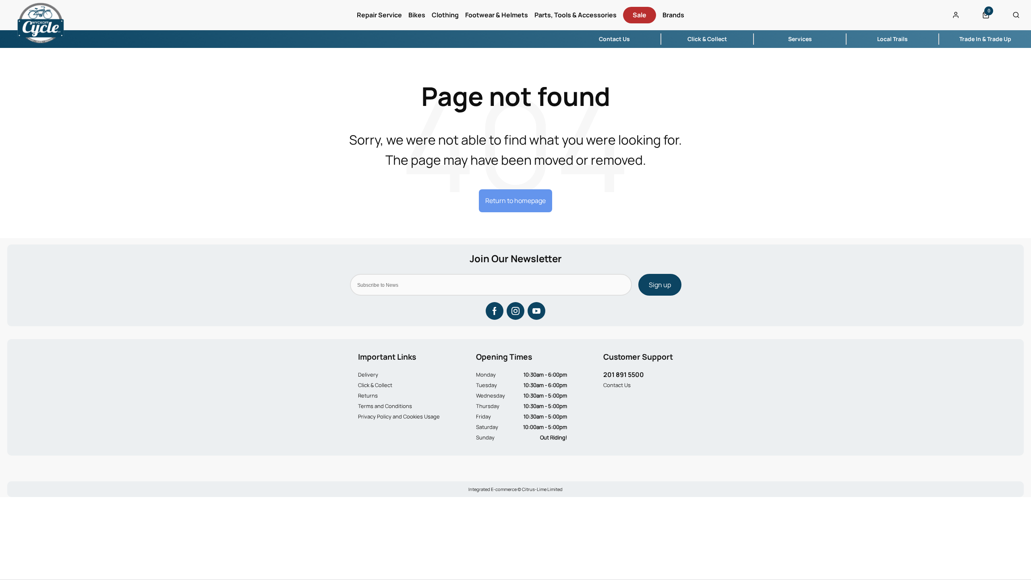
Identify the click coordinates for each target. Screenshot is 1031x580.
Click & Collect (375, 385)
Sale (639, 14)
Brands (673, 14)
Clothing (445, 14)
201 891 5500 (623, 374)
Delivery (368, 374)
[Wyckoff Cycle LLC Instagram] (515, 311)
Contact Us (617, 385)
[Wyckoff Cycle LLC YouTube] (536, 311)
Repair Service (379, 14)
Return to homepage (515, 200)
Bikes (416, 14)
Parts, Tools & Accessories (575, 14)
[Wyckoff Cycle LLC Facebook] (494, 311)
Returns (368, 395)
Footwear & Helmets (496, 14)
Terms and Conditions (385, 406)
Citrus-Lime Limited (542, 489)
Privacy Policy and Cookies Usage (399, 416)
